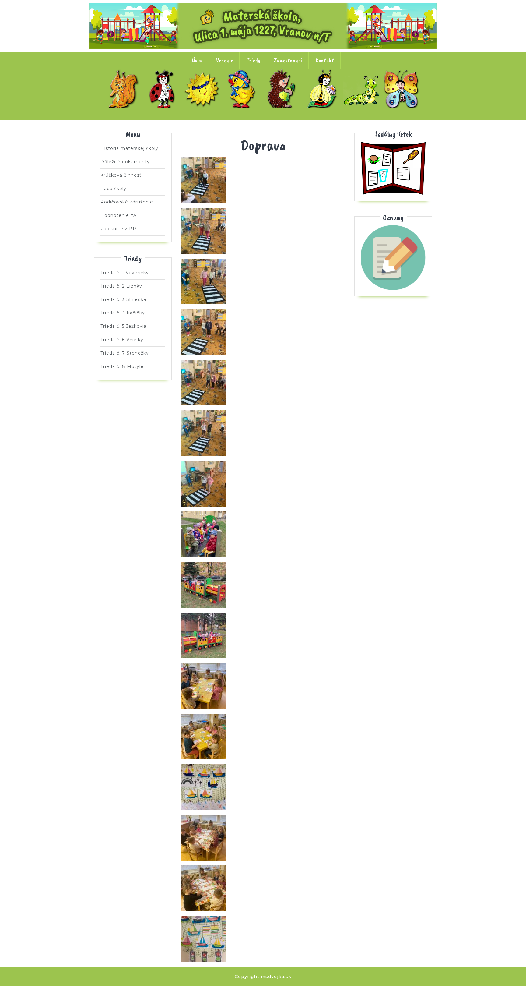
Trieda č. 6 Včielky (322, 88)
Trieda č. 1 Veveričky (123, 88)
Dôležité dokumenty (125, 161)
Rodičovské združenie (126, 202)
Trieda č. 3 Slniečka (203, 88)
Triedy (254, 60)
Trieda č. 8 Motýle (402, 88)
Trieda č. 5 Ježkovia (283, 88)
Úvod (197, 60)
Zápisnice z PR (118, 228)
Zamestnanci (288, 60)
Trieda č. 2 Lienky (163, 88)
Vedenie (224, 60)
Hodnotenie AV (118, 215)
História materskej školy (129, 148)
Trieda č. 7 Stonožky (362, 88)
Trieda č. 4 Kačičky (243, 88)
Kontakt (325, 60)
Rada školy (113, 188)
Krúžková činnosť (121, 175)
